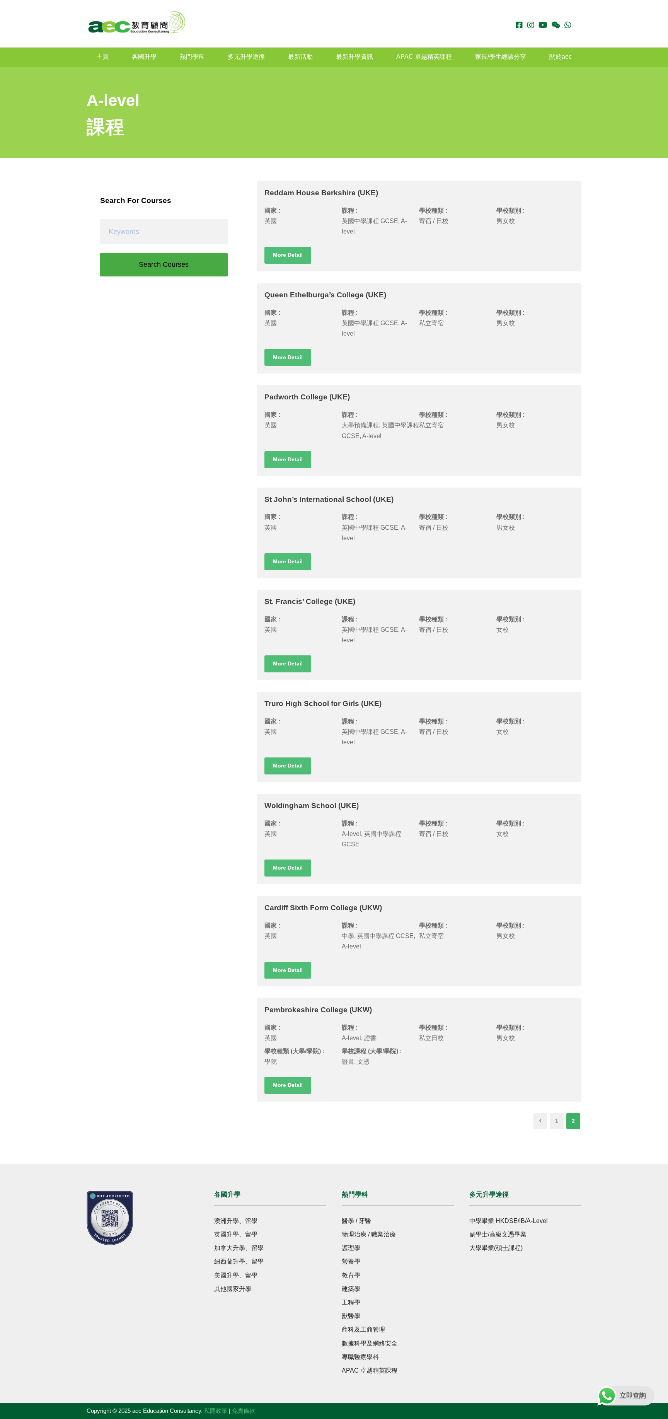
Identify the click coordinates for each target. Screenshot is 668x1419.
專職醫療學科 (360, 1357)
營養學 (351, 1261)
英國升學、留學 (235, 1234)
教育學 (351, 1275)
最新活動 (300, 56)
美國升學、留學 (235, 1275)
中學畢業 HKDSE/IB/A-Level (508, 1221)
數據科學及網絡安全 (369, 1343)
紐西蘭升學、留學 (239, 1261)
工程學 (351, 1302)
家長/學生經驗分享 (500, 56)
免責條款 (243, 1410)
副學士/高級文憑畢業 (498, 1234)
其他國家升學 (232, 1289)
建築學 (351, 1289)
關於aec (560, 56)
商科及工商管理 (363, 1329)
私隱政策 (215, 1410)
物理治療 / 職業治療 (369, 1234)
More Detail (288, 255)
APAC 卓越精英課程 (424, 56)
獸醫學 (351, 1316)
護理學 (351, 1248)
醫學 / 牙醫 (356, 1221)
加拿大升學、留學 (239, 1248)
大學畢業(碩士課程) (496, 1248)
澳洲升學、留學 (235, 1221)
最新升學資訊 (354, 56)
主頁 (102, 56)
